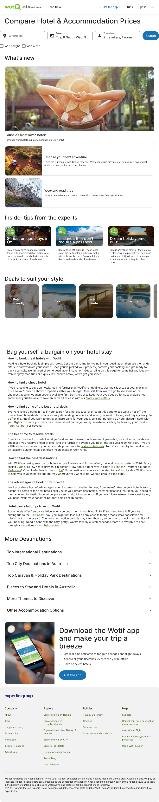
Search (151, 36)
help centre (51, 525)
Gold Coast (37, 514)
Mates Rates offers (98, 398)
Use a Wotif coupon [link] (132, 745)
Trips (130, 7)
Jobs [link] (7, 721)
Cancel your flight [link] (131, 730)
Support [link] (126, 714)
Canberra (22, 425)
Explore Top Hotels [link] (54, 745)
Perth (11, 425)
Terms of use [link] (90, 727)
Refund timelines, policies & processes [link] (137, 738)
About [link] (8, 714)
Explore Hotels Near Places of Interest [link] (60, 732)
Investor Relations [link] (14, 745)
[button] (79, 552)
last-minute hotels (92, 446)
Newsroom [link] (10, 739)
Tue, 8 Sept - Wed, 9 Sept (74, 37)
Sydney (22, 466)
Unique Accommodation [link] (57, 752)
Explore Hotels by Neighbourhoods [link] (53, 723)
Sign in (142, 7)
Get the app (72, 675)
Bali (61, 470)
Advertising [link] (11, 752)
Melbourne (14, 470)
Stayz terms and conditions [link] (97, 733)
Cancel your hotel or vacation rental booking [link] (138, 723)
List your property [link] (14, 727)
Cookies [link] (87, 721)
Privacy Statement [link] (93, 714)
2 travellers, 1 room (118, 37)
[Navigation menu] (153, 7)
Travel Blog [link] (50, 758)
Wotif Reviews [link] (51, 764)
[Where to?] (22, 35)
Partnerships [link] (11, 733)
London (119, 466)
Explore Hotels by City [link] (56, 739)
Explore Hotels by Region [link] (57, 714)
